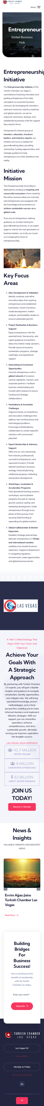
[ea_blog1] (22, 859)
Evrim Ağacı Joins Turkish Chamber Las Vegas (21, 900)
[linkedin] (22, 1083)
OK (22, 1100)
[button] (5, 889)
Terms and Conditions (22, 1075)
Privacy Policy (22, 1056)
